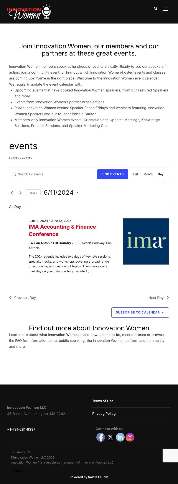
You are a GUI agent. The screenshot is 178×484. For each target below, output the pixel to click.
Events (14, 158)
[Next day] (20, 192)
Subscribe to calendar (138, 312)
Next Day (156, 297)
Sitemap (16, 470)
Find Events (113, 174)
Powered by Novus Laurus (89, 477)
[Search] (155, 8)
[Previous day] (11, 192)
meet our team (134, 334)
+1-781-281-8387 (21, 429)
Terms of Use (102, 401)
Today (33, 192)
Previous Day (25, 297)
